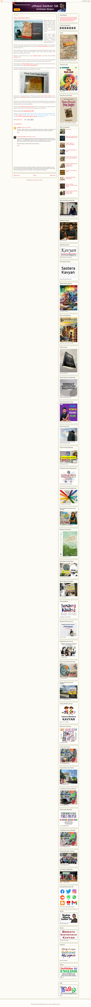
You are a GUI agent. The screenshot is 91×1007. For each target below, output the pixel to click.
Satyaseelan (68, 129)
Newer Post (17, 175)
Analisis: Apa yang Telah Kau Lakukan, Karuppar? (71, 157)
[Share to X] (30, 119)
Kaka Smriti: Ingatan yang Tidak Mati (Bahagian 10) (71, 137)
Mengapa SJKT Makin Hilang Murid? (71, 178)
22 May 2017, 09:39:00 (26, 127)
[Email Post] (25, 119)
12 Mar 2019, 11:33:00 (30, 136)
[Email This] (27, 119)
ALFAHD (19, 127)
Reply (18, 132)
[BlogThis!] (29, 119)
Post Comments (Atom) (37, 180)
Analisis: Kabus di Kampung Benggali (70, 144)
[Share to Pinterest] (33, 119)
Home (34, 175)
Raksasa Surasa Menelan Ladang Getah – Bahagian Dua (71, 165)
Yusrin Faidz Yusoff (21, 136)
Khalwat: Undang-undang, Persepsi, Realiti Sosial (71, 185)
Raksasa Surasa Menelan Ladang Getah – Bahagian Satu (71, 192)
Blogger (58, 1004)
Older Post (52, 175)
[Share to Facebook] (31, 119)
